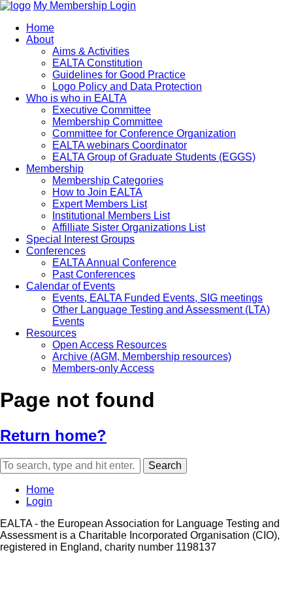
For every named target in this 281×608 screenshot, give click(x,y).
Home (40, 27)
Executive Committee (101, 109)
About (40, 39)
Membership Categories (107, 180)
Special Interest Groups (80, 239)
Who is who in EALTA (76, 98)
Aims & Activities (90, 51)
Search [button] (165, 465)
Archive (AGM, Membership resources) (141, 356)
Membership (55, 168)
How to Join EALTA (97, 192)
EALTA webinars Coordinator (119, 145)
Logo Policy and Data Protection (127, 86)
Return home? (53, 435)
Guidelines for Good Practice (119, 74)
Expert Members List (99, 203)
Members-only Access (103, 368)
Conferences (56, 250)
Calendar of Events (70, 286)
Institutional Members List (111, 215)
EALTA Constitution (97, 62)
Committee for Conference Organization (144, 133)
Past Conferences (93, 274)
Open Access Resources (109, 344)
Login (39, 501)
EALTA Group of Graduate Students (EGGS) (154, 156)
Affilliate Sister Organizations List (128, 227)
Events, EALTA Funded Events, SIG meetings (157, 297)
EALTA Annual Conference (114, 262)
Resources (51, 333)
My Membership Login (84, 5)
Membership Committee (107, 121)
